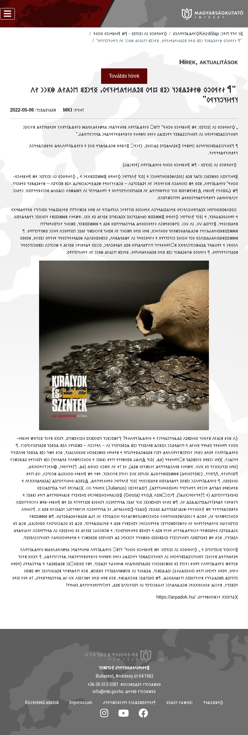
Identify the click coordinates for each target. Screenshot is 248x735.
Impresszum (80, 702)
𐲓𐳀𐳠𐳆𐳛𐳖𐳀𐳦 (213, 702)
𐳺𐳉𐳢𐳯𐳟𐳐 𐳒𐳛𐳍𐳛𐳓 (179, 702)
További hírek (124, 76)
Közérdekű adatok (42, 702)
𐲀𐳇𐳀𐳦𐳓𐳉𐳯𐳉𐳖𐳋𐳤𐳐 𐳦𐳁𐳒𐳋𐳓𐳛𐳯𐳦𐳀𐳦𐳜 (129, 702)
